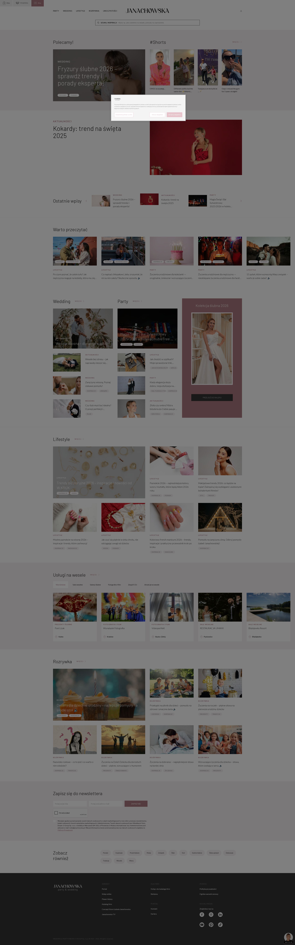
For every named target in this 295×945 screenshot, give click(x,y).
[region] (148, 108)
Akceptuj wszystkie (174, 114)
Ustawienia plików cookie (124, 114)
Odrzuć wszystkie (157, 114)
